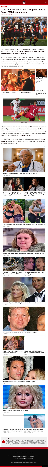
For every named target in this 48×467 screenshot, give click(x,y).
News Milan (4, 6)
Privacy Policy (24, 451)
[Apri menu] (45, 2)
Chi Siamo (17, 451)
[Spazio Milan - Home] (24, 2)
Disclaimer (31, 451)
